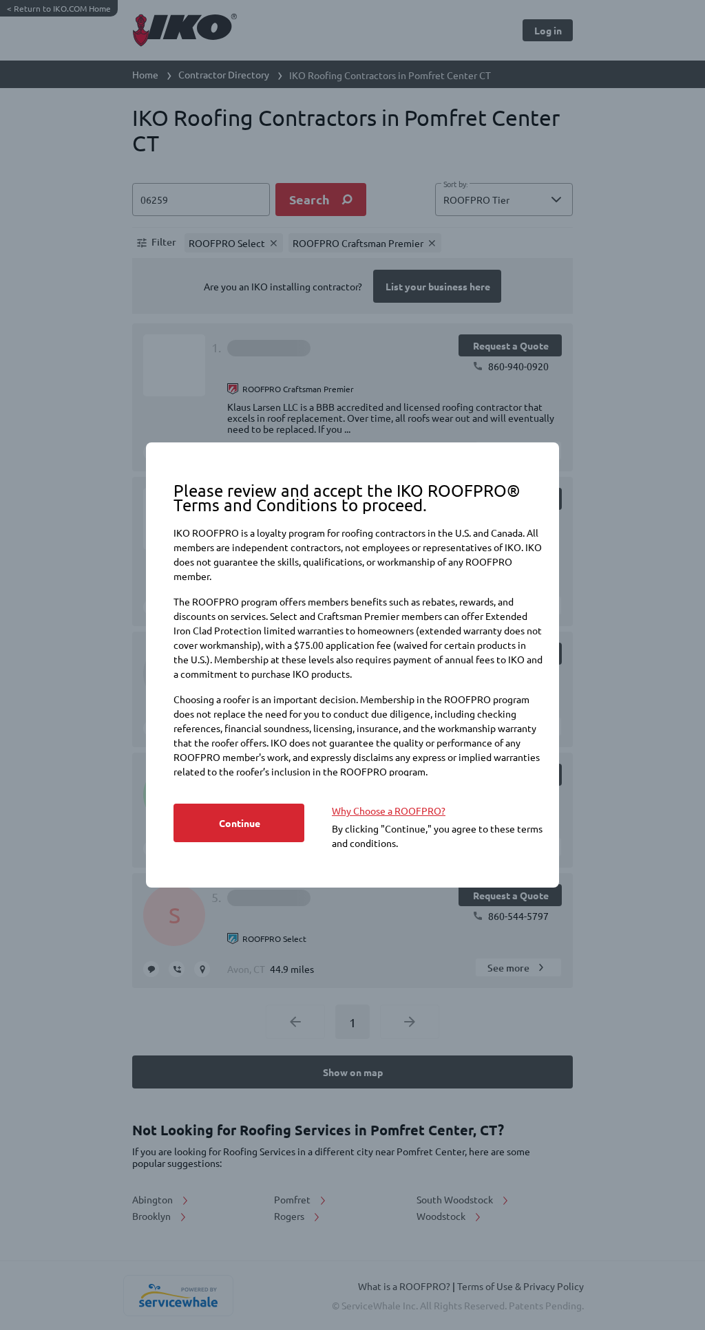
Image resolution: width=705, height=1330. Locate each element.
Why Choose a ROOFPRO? (388, 810)
